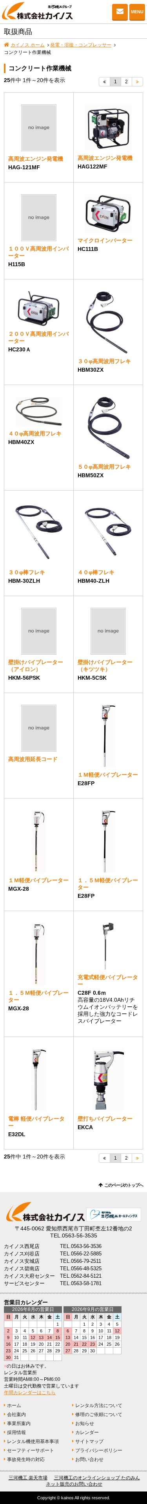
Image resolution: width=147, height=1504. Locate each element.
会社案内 (16, 1414)
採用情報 (16, 1432)
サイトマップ (89, 1441)
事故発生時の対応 (26, 1459)
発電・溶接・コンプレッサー (80, 45)
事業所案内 (19, 1423)
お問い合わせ (120, 12)
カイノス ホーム (28, 45)
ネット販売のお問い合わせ (74, 1484)
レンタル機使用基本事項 (33, 1441)
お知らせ (84, 1423)
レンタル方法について (98, 1405)
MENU (137, 11)
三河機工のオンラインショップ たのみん (97, 1478)
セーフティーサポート (30, 1450)
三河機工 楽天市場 (28, 1478)
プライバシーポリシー (98, 1450)
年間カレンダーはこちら (30, 1392)
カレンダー (87, 1432)
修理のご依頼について (98, 1414)
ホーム (14, 1405)
